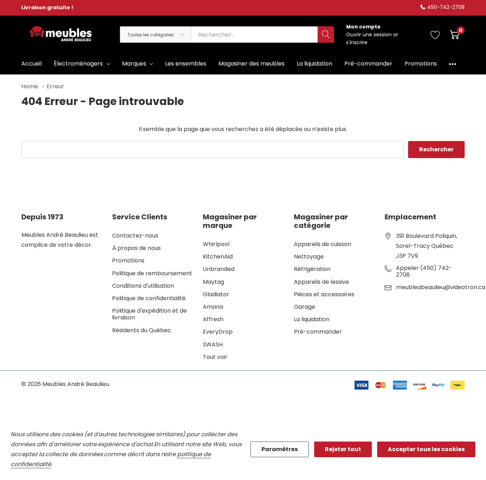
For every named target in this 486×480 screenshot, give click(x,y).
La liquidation (311, 319)
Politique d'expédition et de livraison (149, 314)
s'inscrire (357, 42)
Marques (134, 63)
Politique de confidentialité (149, 298)
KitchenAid (218, 256)
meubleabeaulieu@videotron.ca (440, 287)
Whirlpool (216, 244)
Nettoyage (309, 256)
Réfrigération (312, 269)
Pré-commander (318, 331)
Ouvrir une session (369, 34)
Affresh (213, 319)
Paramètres (280, 449)
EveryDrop (218, 331)
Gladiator (216, 294)
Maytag (213, 281)
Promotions (128, 260)
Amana (213, 306)
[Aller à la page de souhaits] (435, 35)
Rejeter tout (343, 449)
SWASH (213, 344)
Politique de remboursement (152, 273)
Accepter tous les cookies (426, 449)
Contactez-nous (135, 235)
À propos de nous (136, 248)
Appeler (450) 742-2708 (424, 271)
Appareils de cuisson (322, 244)
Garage (304, 306)
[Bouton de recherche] (326, 34)
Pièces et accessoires (324, 294)
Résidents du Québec (141, 330)
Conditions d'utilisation (143, 285)
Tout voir (215, 357)
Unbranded (218, 269)
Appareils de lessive (321, 281)
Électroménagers (78, 63)
